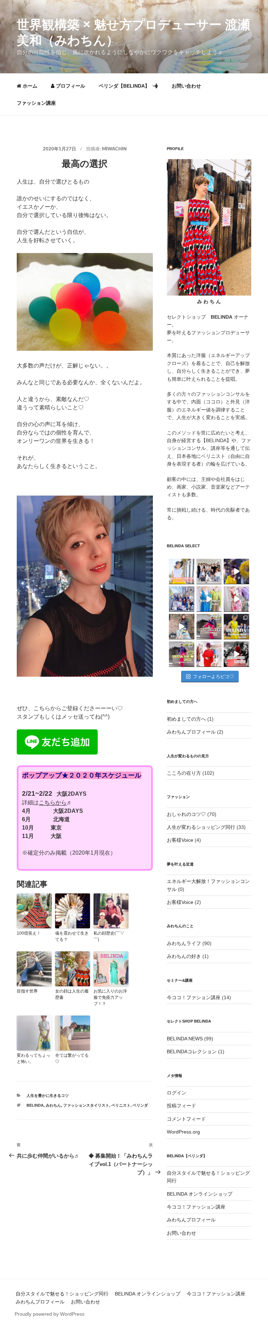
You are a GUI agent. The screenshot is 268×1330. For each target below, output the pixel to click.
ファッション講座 (36, 103)
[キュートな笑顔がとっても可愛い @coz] (181, 626)
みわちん (53, 1105)
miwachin (114, 149)
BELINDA (35, 1105)
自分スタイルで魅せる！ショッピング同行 (62, 1293)
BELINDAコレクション (192, 1051)
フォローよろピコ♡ (213, 676)
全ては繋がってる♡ (72, 1058)
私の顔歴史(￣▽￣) (109, 936)
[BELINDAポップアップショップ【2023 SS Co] (209, 626)
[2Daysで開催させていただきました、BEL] (236, 599)
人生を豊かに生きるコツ (48, 1095)
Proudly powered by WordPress (49, 1314)
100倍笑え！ (29, 933)
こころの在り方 (184, 773)
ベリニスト (121, 1105)
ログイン (176, 1092)
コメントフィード (186, 1119)
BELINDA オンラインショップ (199, 1194)
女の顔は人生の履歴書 (72, 994)
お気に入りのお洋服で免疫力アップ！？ (110, 997)
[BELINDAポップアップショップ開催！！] (181, 571)
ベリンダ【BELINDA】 (124, 86)
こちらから (53, 802)
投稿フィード (181, 1105)
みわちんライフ (184, 943)
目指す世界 (27, 991)
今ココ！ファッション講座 (196, 1207)
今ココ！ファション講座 (194, 997)
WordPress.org (183, 1132)
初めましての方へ (186, 719)
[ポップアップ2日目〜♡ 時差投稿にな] (209, 599)
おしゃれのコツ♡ (186, 814)
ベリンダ (140, 1105)
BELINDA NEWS (185, 1038)
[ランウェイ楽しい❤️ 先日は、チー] (236, 654)
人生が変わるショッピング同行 (201, 827)
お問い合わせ (186, 86)
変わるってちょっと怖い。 (33, 1058)
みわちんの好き (184, 956)
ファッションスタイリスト (86, 1105)
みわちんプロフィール (191, 732)
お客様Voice (180, 840)
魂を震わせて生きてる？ (72, 936)
